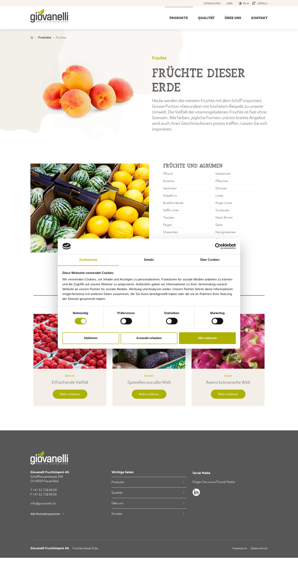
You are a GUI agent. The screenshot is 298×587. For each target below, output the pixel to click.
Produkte (178, 18)
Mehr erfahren (70, 394)
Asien (228, 375)
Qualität (206, 18)
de (244, 3)
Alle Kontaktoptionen (45, 514)
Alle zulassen (207, 338)
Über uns (233, 18)
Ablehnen (91, 338)
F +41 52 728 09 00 (43, 494)
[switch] (126, 321)
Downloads (212, 3)
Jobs (230, 3)
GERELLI (262, 3)
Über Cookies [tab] (210, 259)
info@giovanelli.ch (43, 503)
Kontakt (259, 18)
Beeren (70, 375)
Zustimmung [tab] (88, 259)
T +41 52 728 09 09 (43, 490)
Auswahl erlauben (149, 338)
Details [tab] (149, 259)
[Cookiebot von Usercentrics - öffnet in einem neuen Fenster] (218, 246)
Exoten (149, 375)
